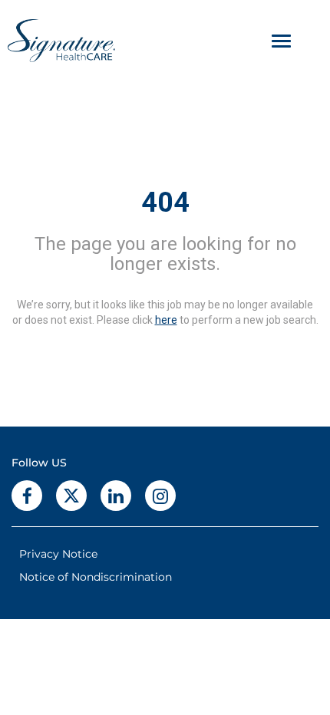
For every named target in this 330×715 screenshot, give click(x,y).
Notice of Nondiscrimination (95, 577)
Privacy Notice (58, 554)
